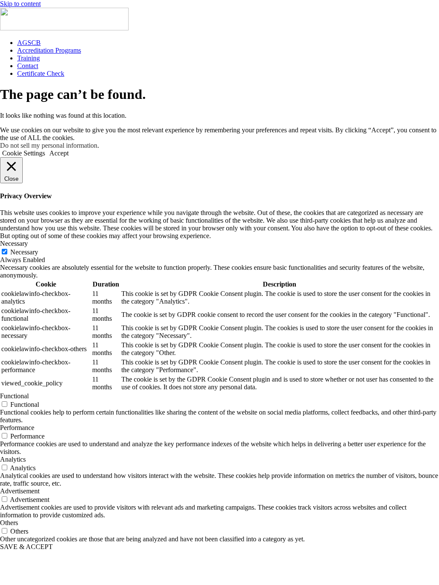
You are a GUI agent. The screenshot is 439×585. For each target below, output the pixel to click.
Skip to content (20, 3)
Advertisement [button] (19, 491)
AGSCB (29, 42)
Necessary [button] (14, 243)
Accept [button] (59, 153)
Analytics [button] (13, 459)
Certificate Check (40, 73)
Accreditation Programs (49, 50)
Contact (27, 65)
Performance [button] (17, 427)
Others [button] (9, 522)
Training (28, 58)
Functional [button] (14, 396)
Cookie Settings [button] (23, 153)
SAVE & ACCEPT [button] (26, 546)
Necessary (24, 252)
